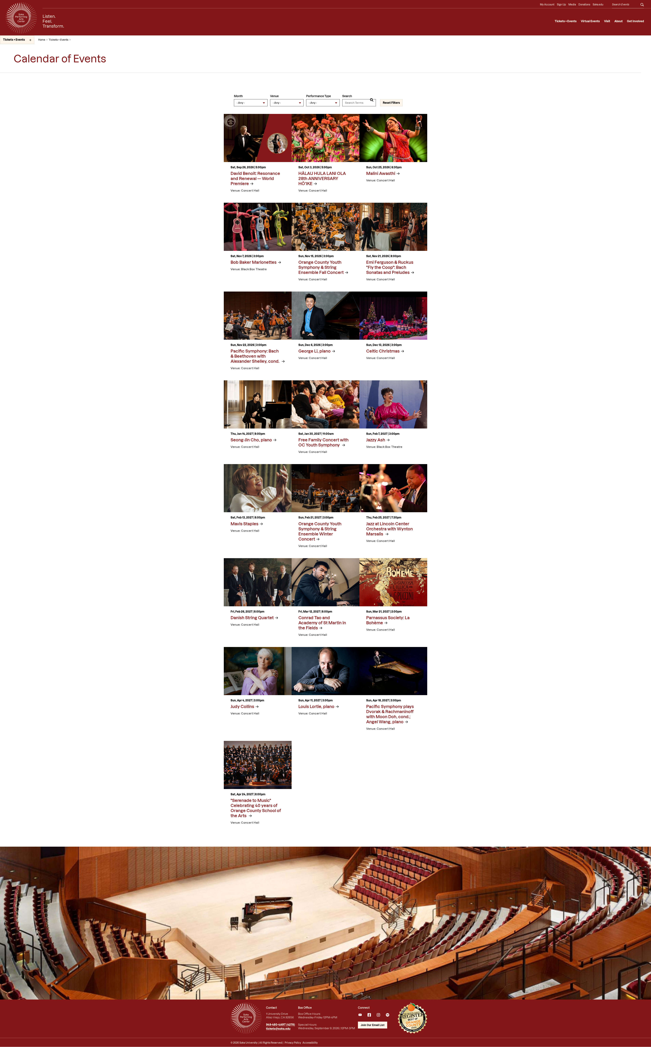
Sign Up (561, 4)
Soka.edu (598, 4)
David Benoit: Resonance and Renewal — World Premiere (255, 178)
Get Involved (635, 21)
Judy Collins (242, 706)
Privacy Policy (293, 1042)
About (618, 21)
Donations (584, 4)
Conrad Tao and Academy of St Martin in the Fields (322, 622)
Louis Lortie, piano (316, 706)
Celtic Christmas (383, 351)
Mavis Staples (244, 524)
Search (347, 96)
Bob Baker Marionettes (254, 262)
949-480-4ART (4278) (280, 1024)
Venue (274, 96)
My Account (547, 4)
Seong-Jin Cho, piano (251, 440)
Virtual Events (590, 21)
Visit (607, 21)
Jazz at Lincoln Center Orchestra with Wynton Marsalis (389, 529)
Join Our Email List (372, 1025)
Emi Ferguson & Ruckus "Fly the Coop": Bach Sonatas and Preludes (389, 267)
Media (572, 4)
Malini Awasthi (380, 173)
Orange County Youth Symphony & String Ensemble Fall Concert (321, 267)
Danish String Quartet (252, 617)
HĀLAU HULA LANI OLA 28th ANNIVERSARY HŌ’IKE (322, 178)
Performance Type (318, 96)
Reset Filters (391, 102)
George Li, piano (314, 351)
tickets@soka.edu (278, 1028)
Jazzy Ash (375, 440)
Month (238, 96)
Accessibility (310, 1042)
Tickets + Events (566, 21)
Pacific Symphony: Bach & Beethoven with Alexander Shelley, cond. (255, 356)
